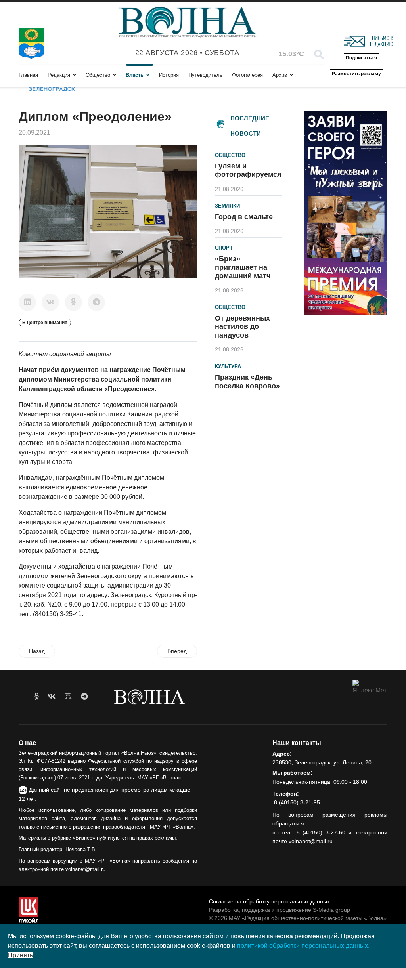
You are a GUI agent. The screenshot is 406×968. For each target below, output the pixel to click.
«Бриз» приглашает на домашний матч (242, 267)
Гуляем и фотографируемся (248, 170)
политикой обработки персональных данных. (303, 945)
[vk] (52, 697)
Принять (20, 955)
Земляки (227, 206)
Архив (279, 75)
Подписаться (361, 58)
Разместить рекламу (356, 73)
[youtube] (68, 697)
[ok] (36, 697)
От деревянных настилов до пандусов (242, 326)
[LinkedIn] (27, 302)
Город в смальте (244, 217)
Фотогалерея (247, 75)
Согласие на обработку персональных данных (269, 901)
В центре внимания (44, 322)
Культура (228, 366)
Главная (28, 75)
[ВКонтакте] (50, 302)
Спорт (224, 248)
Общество (98, 75)
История (169, 75)
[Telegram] (96, 302)
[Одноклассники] (73, 302)
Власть (135, 75)
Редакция (59, 75)
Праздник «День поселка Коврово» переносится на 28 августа (248, 390)
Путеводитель (205, 75)
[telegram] (84, 697)
